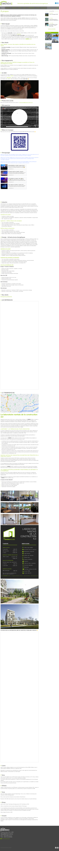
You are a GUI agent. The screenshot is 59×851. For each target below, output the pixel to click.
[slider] (18, 126)
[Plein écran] (37, 126)
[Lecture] (2, 126)
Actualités (20, 7)
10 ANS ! (24, 7)
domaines (19, 34)
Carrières (37, 7)
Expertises (8, 7)
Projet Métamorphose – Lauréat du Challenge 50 (53, 20)
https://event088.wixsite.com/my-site (26, 102)
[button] (19, 117)
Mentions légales (8, 847)
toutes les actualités (51, 28)
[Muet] (35, 126)
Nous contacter (43, 7)
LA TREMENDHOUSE (31, 7)
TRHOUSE (28, 38)
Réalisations (14, 7)
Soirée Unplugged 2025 (53, 14)
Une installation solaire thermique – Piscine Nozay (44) (53, 25)
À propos (3, 7)
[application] (20, 89)
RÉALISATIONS (48, 32)
